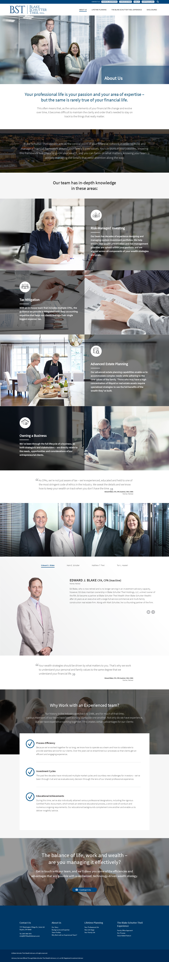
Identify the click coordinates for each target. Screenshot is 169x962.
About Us (56, 922)
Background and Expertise (60, 930)
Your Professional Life (91, 927)
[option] (84, 615)
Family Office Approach (125, 930)
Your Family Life (89, 932)
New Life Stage (89, 930)
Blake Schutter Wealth (28, 9)
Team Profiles (56, 932)
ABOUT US (83, 10)
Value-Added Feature (124, 936)
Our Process (121, 933)
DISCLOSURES (152, 10)
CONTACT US (96, 2)
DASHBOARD (109, 2)
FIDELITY (136, 2)
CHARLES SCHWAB (125, 2)
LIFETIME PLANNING (99, 10)
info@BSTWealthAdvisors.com (30, 936)
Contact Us (85, 889)
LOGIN (148, 2)
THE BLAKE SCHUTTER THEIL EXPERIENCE (126, 10)
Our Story (55, 927)
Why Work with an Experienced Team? (64, 935)
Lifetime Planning (93, 922)
